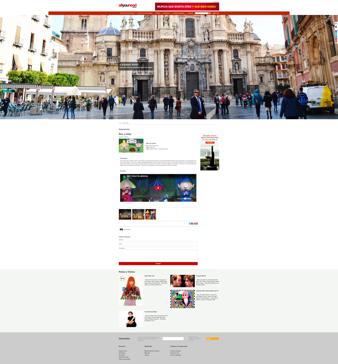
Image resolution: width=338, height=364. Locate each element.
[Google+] (336, 41)
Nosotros (122, 346)
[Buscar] (209, 13)
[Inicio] (336, 24)
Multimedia (148, 346)
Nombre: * (121, 239)
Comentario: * (122, 248)
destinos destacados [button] (145, 13)
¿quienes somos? (178, 13)
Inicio (120, 123)
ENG (218, 13)
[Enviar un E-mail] (336, 27)
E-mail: (120, 244)
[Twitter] (336, 34)
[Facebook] (336, 31)
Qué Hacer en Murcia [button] (127, 13)
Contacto (166, 13)
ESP (214, 13)
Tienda (157, 13)
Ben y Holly (126, 123)
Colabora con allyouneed (178, 346)
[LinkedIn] (336, 36)
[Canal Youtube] (336, 39)
